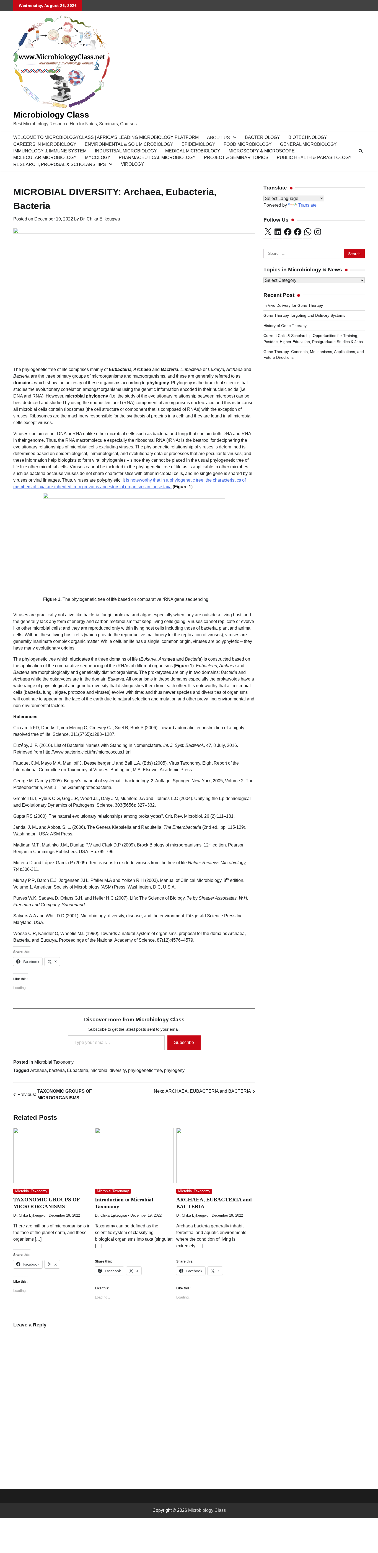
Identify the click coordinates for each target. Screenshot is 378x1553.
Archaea (38, 1070)
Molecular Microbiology (45, 157)
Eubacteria (77, 1070)
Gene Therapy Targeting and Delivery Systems (304, 315)
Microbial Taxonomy (54, 1062)
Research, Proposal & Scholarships (59, 164)
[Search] (360, 151)
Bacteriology (262, 137)
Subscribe (184, 1042)
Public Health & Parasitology (314, 157)
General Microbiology (308, 144)
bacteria (57, 1070)
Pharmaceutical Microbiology (157, 157)
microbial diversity (108, 1070)
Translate (307, 205)
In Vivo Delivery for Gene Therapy (293, 305)
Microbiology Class (51, 114)
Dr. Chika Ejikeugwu (100, 219)
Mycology (97, 157)
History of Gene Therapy (285, 325)
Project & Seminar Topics (236, 157)
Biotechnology (307, 137)
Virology (132, 164)
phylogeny (174, 1070)
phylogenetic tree (145, 1070)
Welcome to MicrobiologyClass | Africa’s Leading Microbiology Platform (106, 137)
